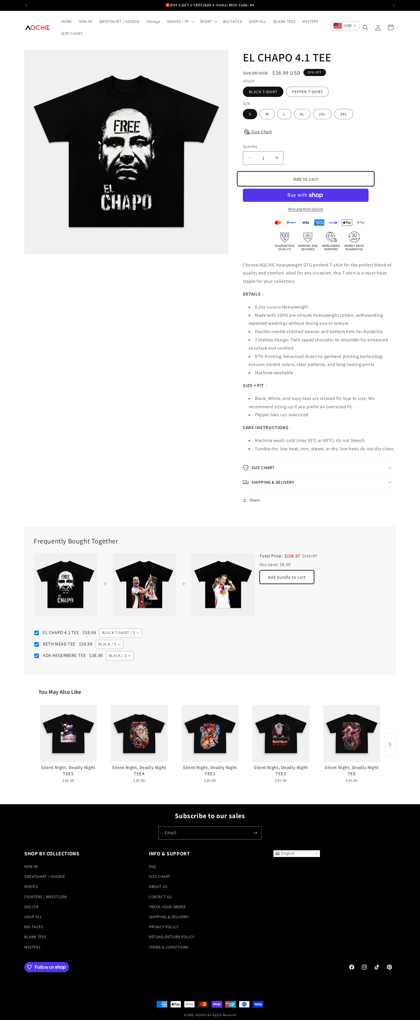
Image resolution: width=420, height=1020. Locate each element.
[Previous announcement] (26, 5)
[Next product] (390, 744)
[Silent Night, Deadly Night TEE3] (210, 733)
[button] (180, 21)
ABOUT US (158, 886)
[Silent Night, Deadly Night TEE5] (68, 733)
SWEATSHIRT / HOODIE (44, 876)
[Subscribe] (255, 833)
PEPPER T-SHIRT (307, 91)
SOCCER (31, 906)
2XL (322, 114)
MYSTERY (32, 946)
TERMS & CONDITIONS (169, 946)
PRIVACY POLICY (164, 926)
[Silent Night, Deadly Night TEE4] (139, 733)
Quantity (250, 146)
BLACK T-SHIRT (263, 91)
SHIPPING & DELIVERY (169, 916)
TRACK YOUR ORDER (167, 906)
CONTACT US (160, 896)
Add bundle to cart (287, 577)
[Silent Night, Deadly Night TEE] (351, 733)
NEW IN (31, 866)
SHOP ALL (33, 916)
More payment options (305, 209)
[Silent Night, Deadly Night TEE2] (280, 733)
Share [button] (254, 500)
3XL (343, 114)
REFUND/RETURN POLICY (172, 936)
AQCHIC (201, 1015)
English (287, 853)
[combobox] (345, 25)
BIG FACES (33, 926)
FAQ (152, 866)
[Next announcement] (393, 5)
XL (302, 114)
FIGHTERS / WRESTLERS (45, 896)
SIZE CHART (159, 876)
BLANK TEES (35, 936)
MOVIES (31, 886)
